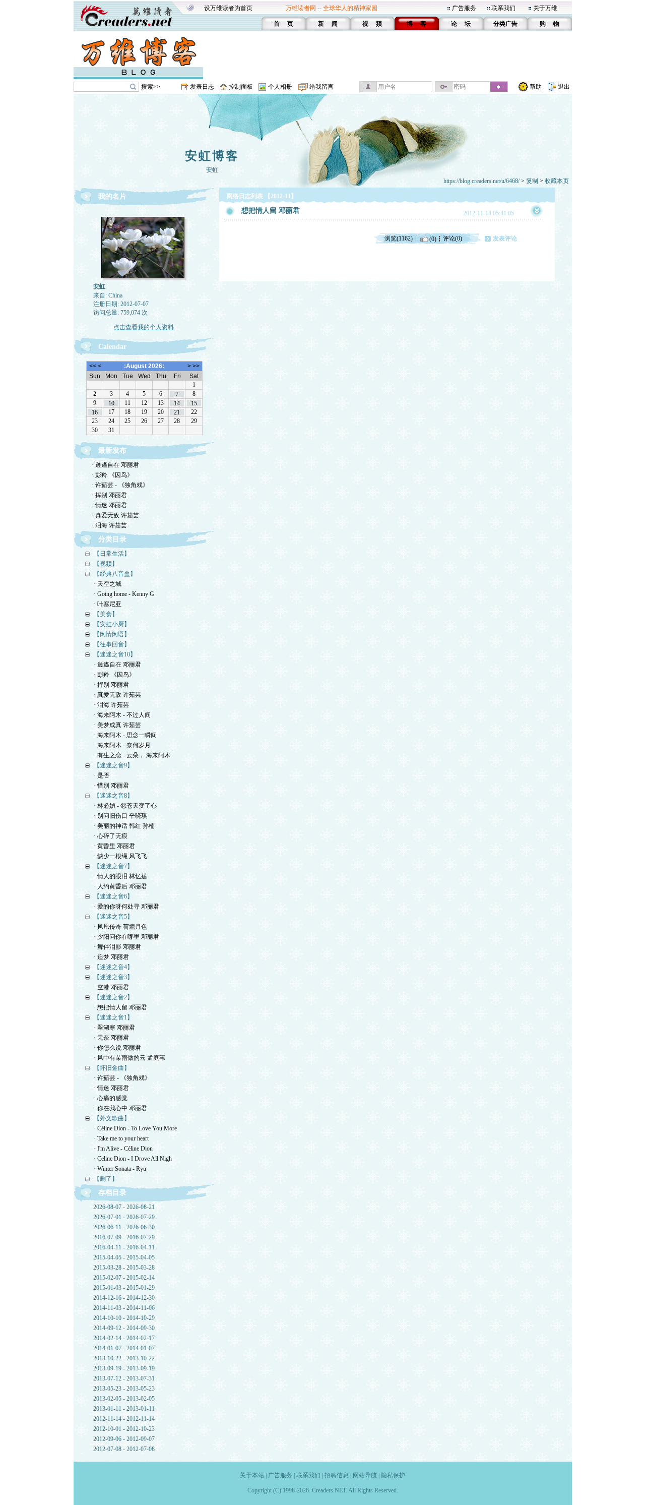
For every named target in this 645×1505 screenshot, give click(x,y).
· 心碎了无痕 (110, 835)
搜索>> (150, 86)
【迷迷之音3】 (113, 977)
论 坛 (461, 23)
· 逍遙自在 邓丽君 (115, 464)
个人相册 (280, 86)
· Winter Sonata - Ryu (120, 1168)
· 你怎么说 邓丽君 (117, 1047)
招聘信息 (337, 1475)
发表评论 (505, 238)
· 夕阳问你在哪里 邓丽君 (126, 936)
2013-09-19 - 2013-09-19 (124, 1368)
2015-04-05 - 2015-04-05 (124, 1257)
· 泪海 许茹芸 (109, 525)
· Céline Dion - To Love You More (135, 1128)
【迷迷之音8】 (113, 795)
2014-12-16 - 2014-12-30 (124, 1297)
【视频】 (106, 563)
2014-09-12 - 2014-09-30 (124, 1328)
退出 (564, 86)
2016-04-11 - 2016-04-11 (124, 1247)
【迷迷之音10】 (115, 654)
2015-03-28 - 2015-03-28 (124, 1267)
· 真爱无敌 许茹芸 (115, 515)
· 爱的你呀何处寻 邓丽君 (126, 906)
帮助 (536, 86)
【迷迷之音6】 (113, 896)
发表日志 (202, 86)
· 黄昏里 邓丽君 (114, 846)
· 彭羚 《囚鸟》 (112, 474)
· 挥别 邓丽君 (109, 495)
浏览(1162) (398, 238)
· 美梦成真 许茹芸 (117, 725)
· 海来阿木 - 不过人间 (122, 714)
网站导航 (365, 1475)
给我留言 (321, 86)
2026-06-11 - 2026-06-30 (124, 1227)
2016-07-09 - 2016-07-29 (124, 1237)
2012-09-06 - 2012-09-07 (124, 1438)
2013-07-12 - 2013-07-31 (124, 1378)
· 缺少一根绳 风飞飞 (120, 856)
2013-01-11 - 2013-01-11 (124, 1408)
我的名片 (112, 196)
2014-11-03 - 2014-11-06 (124, 1307)
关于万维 (545, 8)
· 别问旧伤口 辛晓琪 (120, 815)
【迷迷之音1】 (113, 1017)
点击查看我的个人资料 (143, 327)
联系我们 (503, 8)
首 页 (283, 23)
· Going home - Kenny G (124, 593)
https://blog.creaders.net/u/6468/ (481, 181)
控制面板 (241, 86)
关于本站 (252, 1475)
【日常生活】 (112, 553)
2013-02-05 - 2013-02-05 (124, 1398)
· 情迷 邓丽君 (109, 505)
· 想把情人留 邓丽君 (120, 1007)
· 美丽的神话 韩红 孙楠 (124, 825)
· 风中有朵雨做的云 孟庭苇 (129, 1057)
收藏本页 (557, 181)
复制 (532, 181)
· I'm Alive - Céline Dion (123, 1148)
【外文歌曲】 (112, 1118)
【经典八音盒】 (115, 573)
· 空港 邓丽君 (111, 987)
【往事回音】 (112, 644)
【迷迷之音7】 (113, 866)
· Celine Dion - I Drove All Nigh (133, 1158)
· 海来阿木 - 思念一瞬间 (125, 735)
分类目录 (112, 539)
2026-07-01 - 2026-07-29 (124, 1217)
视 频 (372, 23)
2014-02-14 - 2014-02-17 (124, 1338)
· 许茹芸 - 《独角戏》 (120, 485)
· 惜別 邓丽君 (111, 785)
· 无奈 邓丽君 (111, 1037)
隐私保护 (393, 1475)
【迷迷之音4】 (113, 967)
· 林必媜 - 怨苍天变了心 (125, 805)
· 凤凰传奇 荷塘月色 (120, 926)
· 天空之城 (107, 583)
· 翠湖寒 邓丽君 (114, 1027)
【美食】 (106, 614)
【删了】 (106, 1178)
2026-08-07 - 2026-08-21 (124, 1207)
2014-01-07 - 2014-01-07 (124, 1348)
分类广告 (505, 23)
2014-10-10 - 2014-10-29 (124, 1317)
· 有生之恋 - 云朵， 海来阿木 (132, 755)
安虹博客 (212, 155)
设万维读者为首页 (228, 8)
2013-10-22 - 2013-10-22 (124, 1358)
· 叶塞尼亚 (107, 604)
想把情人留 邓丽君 (270, 210)
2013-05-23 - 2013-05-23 (124, 1388)
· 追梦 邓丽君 (111, 956)
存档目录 (112, 1192)
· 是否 (101, 775)
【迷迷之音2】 (113, 997)
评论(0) (452, 238)
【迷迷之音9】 (113, 765)
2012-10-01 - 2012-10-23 (124, 1428)
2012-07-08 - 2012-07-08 (124, 1449)
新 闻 (328, 23)
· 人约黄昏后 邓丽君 (120, 886)
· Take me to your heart (121, 1138)
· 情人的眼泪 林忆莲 (120, 876)
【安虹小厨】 (112, 624)
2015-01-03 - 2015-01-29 (124, 1287)
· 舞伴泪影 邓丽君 (117, 946)
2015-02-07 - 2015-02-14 (124, 1277)
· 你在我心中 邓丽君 (120, 1108)
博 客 (416, 23)
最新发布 (112, 450)
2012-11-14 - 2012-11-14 (124, 1418)
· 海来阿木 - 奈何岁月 (122, 745)
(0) (432, 238)
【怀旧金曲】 (112, 1067)
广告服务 (464, 8)
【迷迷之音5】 (113, 916)
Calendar (112, 346)
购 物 (549, 23)
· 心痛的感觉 (110, 1098)
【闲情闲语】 (112, 634)
